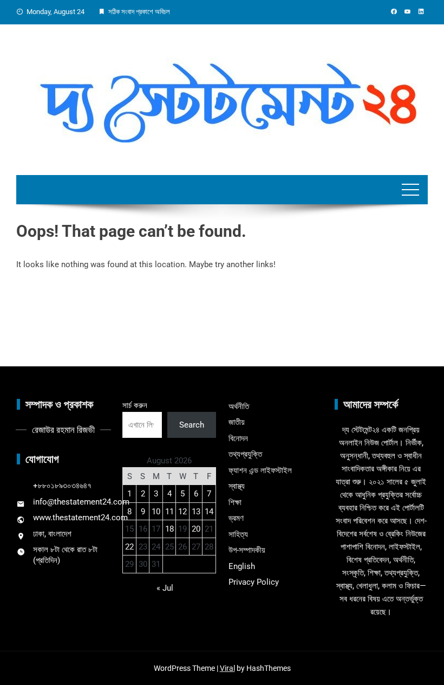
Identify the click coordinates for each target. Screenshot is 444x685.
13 (196, 511)
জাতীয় (236, 422)
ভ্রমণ (236, 518)
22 (129, 547)
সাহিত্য (238, 534)
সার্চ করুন (134, 405)
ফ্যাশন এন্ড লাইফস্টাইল (260, 470)
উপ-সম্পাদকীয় (246, 550)
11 (169, 511)
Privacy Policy (253, 582)
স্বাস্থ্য (236, 486)
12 (182, 511)
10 (156, 511)
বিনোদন (238, 438)
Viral (227, 668)
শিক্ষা (234, 502)
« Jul (164, 588)
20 (196, 529)
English (241, 566)
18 (169, 529)
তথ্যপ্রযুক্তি (245, 454)
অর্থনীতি (238, 406)
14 (209, 511)
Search (191, 425)
